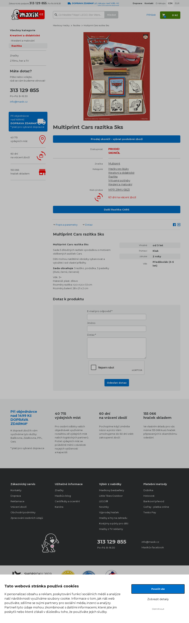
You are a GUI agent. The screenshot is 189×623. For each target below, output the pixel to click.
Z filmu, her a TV (19, 60)
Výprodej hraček (109, 512)
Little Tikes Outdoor (111, 495)
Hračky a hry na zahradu (113, 517)
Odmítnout (158, 609)
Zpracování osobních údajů (27, 517)
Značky (14, 55)
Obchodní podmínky (23, 512)
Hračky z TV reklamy (111, 528)
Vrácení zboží (19, 506)
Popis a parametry (67, 224)
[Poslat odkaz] (178, 224)
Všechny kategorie (22, 30)
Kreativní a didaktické (25, 35)
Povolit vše (158, 589)
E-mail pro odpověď (99, 311)
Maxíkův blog (63, 495)
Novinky (104, 506)
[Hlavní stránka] (28, 12)
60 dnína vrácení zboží (20, 155)
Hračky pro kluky (118, 169)
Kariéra (59, 506)
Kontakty (16, 490)
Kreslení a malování (23, 40)
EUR (177, 3)
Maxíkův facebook (153, 547)
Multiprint (114, 163)
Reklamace (17, 501)
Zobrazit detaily (158, 599)
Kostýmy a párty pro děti (113, 523)
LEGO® (103, 501)
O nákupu (161, 3)
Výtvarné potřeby (119, 180)
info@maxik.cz (19, 101)
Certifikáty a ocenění (67, 501)
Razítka (16, 45)
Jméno (91, 322)
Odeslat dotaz (117, 382)
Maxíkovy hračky (61, 25)
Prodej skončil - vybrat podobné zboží (117, 139)
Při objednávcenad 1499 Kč (27, 121)
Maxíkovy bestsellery (111, 490)
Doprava (16, 495)
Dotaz (88, 224)
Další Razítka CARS (116, 209)
